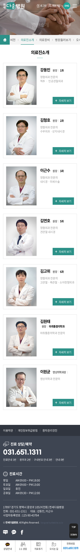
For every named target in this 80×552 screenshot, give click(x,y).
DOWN (73, 534)
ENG (67, 5)
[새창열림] (5, 532)
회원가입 (56, 5)
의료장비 (44, 40)
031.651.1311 (22, 452)
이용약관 (8, 430)
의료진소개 (27, 40)
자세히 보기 (65, 100)
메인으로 (5, 40)
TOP (74, 527)
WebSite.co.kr (57, 522)
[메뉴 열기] (75, 6)
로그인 (43, 5)
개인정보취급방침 (28, 430)
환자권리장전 (50, 430)
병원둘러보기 (63, 40)
